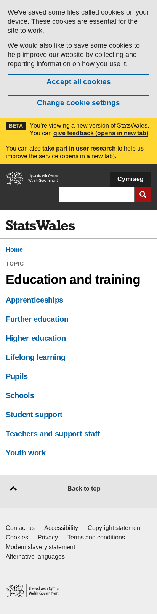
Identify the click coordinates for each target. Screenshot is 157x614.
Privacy (48, 537)
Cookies (17, 537)
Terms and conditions (96, 537)
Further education (37, 319)
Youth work (26, 453)
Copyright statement (115, 528)
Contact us (20, 528)
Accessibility (61, 528)
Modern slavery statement (40, 547)
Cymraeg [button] (130, 179)
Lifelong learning (35, 357)
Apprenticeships (34, 300)
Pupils (17, 376)
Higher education (36, 338)
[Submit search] (143, 194)
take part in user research (79, 148)
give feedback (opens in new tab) (100, 133)
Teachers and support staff (53, 433)
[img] (40, 225)
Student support (34, 414)
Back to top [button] (84, 488)
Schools (20, 395)
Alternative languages (35, 556)
